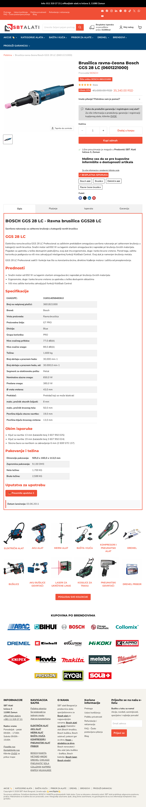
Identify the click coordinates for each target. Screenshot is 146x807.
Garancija (124, 208)
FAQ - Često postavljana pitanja (17, 14)
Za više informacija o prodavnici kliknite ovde (100, 170)
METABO (35, 756)
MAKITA (42, 753)
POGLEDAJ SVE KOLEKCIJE (73, 597)
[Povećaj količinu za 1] (103, 131)
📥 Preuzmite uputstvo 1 (21, 493)
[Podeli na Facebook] (80, 198)
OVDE (113, 116)
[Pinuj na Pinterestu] (94, 198)
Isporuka (88, 208)
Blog (35, 14)
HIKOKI (43, 756)
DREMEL (103, 37)
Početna (8, 55)
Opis (19, 208)
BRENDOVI (119, 37)
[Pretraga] (80, 27)
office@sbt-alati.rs (12, 715)
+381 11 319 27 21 (13, 719)
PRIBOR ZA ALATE (81, 37)
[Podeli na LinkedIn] (89, 198)
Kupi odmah (110, 140)
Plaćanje (53, 208)
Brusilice (99, 181)
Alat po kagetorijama (40, 718)
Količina (82, 124)
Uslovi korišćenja (21, 12)
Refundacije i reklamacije (59, 12)
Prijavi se (119, 733)
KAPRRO (46, 766)
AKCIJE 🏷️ (9, 37)
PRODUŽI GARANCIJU (16, 45)
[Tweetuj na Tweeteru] (85, 198)
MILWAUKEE (45, 770)
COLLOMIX (36, 766)
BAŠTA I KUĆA (57, 37)
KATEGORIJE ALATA (32, 37)
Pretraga (7, 12)
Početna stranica (38, 708)
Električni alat (114, 181)
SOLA (46, 763)
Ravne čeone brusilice (90, 187)
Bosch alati (85, 181)
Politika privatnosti (38, 12)
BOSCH (94, 73)
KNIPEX (34, 770)
